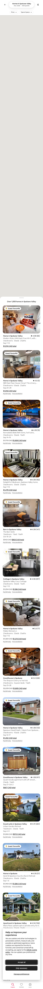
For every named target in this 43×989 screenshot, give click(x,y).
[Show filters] (38, 4)
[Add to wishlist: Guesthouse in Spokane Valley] (37, 750)
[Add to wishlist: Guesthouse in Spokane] (37, 650)
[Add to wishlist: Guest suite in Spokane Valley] (37, 796)
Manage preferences (21, 974)
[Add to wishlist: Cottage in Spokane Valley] (37, 551)
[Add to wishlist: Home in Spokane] (37, 846)
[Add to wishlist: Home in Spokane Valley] (37, 308)
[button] (9, 346)
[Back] (5, 4)
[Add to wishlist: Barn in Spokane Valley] (37, 502)
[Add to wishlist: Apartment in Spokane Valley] (37, 895)
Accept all (21, 962)
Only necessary (21, 968)
